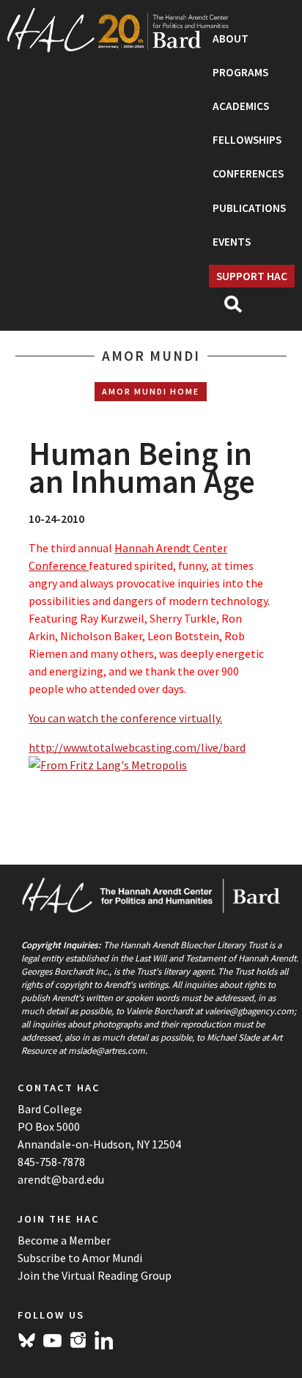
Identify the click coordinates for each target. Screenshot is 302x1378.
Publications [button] (249, 208)
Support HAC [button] (251, 276)
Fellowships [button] (247, 140)
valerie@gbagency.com (249, 1010)
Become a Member (64, 1240)
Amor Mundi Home (150, 391)
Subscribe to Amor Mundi (80, 1257)
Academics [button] (241, 106)
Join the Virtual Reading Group (95, 1275)
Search (239, 309)
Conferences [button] (248, 173)
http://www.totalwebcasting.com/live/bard (137, 747)
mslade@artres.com (106, 1050)
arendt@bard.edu (61, 1179)
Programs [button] (240, 72)
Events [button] (232, 242)
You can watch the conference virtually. (125, 718)
